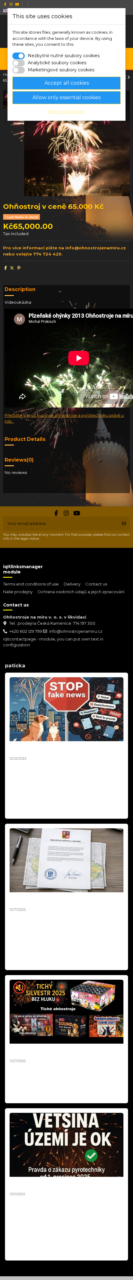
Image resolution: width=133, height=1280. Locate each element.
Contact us (96, 583)
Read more (22, 811)
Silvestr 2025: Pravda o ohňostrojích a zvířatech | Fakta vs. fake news (65, 749)
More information (66, 111)
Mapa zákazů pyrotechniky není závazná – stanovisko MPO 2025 (57, 900)
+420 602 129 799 (25, 631)
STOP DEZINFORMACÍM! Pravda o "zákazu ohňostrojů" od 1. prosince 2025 (56, 1184)
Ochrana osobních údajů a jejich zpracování (80, 591)
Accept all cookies (67, 83)
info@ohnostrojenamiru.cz (75, 631)
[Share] (5, 267)
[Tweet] (12, 267)
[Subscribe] (124, 524)
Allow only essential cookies (66, 97)
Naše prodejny (17, 591)
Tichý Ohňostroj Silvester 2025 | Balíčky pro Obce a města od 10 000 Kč (66, 1051)
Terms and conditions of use (31, 583)
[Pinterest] (18, 267)
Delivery (72, 583)
